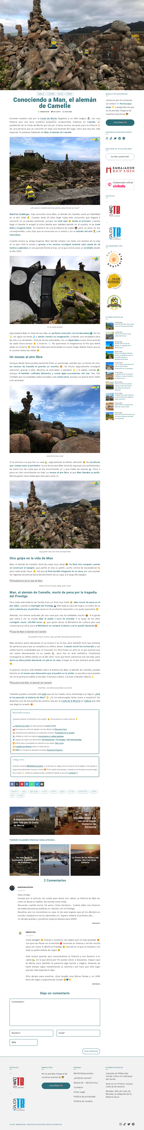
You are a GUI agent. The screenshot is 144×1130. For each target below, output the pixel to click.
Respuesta (96, 923)
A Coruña (50, 94)
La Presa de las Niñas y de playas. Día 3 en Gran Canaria (85, 860)
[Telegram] (124, 138)
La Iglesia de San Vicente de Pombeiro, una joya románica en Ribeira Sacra (124, 376)
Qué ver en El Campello (55, 860)
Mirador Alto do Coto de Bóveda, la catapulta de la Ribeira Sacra (123, 345)
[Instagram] (107, 138)
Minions (53, 791)
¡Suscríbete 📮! (120, 122)
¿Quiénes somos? (83, 1078)
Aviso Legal (79, 1092)
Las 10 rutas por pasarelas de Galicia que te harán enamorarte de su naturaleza (124, 366)
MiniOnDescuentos (83, 1073)
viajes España (34, 791)
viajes (24, 791)
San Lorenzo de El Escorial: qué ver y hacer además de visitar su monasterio (124, 416)
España (69, 94)
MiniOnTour (44, 112)
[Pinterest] (119, 138)
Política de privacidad (84, 1096)
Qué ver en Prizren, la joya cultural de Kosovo (119, 1085)
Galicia (60, 94)
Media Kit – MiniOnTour (86, 1083)
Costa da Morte (82, 791)
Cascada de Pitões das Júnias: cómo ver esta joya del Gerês (119, 1076)
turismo (44, 791)
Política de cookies (83, 1101)
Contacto (78, 1087)
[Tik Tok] (111, 138)
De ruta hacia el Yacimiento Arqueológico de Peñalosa (24, 860)
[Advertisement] (53, 1104)
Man (12, 796)
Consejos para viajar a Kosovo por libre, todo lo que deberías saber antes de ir (124, 397)
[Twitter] (115, 138)
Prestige (20, 796)
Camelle (41, 94)
